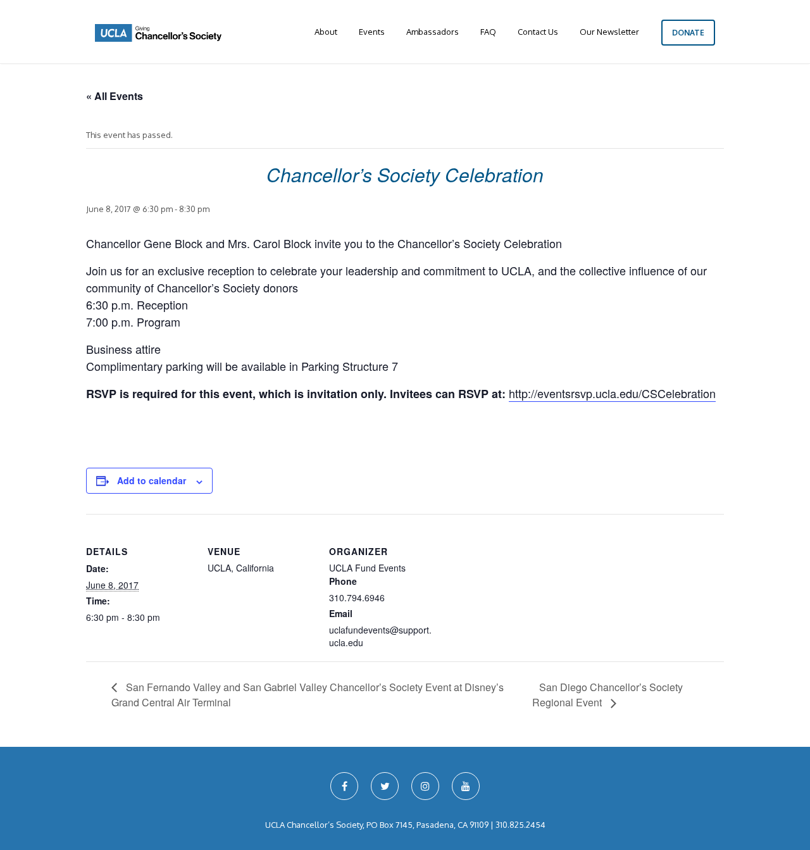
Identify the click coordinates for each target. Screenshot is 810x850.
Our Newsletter (609, 32)
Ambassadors (432, 32)
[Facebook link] (344, 786)
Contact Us (538, 32)
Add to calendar (151, 480)
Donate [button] (688, 32)
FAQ (488, 32)
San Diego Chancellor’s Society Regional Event (607, 694)
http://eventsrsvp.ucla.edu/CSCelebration (612, 393)
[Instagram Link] (425, 786)
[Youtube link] (466, 786)
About (326, 32)
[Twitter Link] (385, 786)
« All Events (114, 96)
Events (372, 32)
